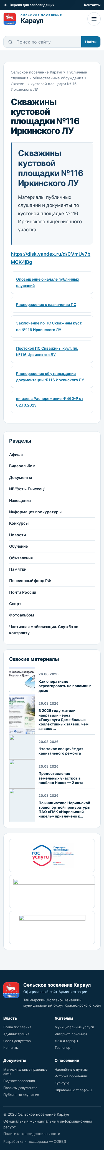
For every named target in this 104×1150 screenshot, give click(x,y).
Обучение (18, 546)
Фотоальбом (21, 615)
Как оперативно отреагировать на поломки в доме (65, 686)
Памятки (17, 569)
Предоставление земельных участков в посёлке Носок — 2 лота (61, 778)
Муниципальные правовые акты (25, 1071)
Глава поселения (17, 1027)
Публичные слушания (21, 1095)
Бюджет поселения (19, 1081)
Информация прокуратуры (35, 511)
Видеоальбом (22, 465)
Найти (91, 42)
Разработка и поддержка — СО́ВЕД (34, 1141)
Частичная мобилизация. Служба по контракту (43, 629)
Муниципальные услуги (74, 1027)
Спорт (15, 603)
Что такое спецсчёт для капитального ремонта (61, 751)
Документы (20, 477)
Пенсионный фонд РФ (30, 580)
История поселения (71, 1076)
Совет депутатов (17, 1041)
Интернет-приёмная (71, 1034)
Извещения (20, 500)
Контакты (92, 5)
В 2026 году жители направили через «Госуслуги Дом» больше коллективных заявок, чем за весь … (63, 719)
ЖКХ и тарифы (66, 1041)
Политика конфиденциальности (31, 1133)
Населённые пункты (71, 1069)
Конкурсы (19, 523)
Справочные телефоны (73, 1090)
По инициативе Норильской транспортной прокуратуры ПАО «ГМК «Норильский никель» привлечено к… (64, 810)
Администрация (16, 1034)
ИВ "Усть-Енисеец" (27, 488)
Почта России (22, 592)
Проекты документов (20, 1088)
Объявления (21, 557)
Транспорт (63, 1047)
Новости (17, 534)
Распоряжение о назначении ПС (46, 304)
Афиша (16, 454)
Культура (62, 1083)
